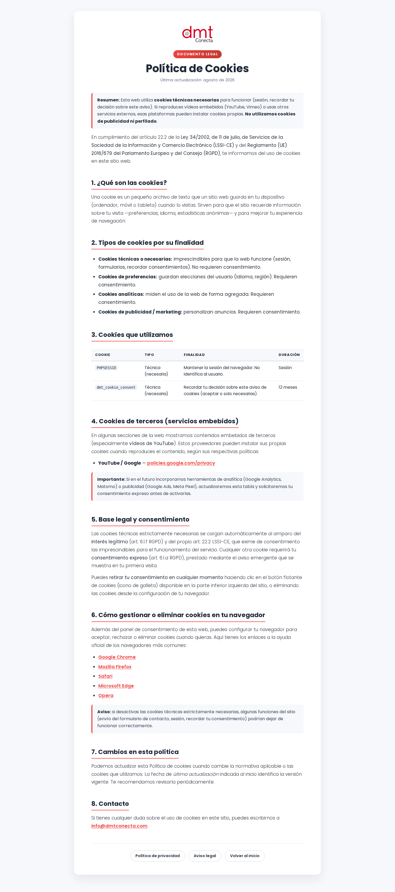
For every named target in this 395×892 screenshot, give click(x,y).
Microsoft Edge (116, 686)
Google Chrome (117, 657)
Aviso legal (205, 855)
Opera (105, 695)
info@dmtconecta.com (119, 826)
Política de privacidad (157, 855)
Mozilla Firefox (114, 667)
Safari (105, 676)
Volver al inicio (245, 855)
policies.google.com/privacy (181, 463)
